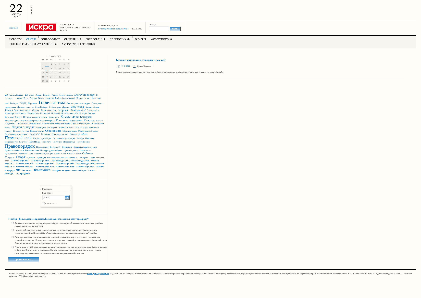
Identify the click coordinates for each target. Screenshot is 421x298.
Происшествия (32, 150)
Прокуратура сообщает (51, 150)
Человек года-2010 (80, 160)
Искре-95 (55, 113)
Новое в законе (37, 131)
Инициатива (33, 113)
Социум (9, 157)
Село (63, 153)
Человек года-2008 (40, 160)
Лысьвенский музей (81, 123)
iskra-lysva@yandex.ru (98, 273)
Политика (34, 141)
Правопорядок (20, 146)
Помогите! (46, 142)
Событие (87, 153)
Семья (70, 153)
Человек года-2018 (45, 166)
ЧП (18, 170)
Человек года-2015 (85, 163)
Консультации (11, 120)
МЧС (71, 127)
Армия (62, 95)
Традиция (41, 157)
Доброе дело (55, 107)
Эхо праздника (23, 173)
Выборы (14, 103)
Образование (53, 130)
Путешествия (11, 153)
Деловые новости (25, 107)
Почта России (83, 142)
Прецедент (67, 147)
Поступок (57, 142)
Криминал (62, 120)
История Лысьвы (87, 113)
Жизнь (9, 110)
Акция (55, 95)
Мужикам (63, 127)
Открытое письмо (60, 134)
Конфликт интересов (28, 120)
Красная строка (47, 120)
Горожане (32, 103)
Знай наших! (78, 110)
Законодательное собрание (26, 110)
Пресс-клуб (55, 147)
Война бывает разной (65, 98)
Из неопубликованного (15, 113)
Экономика (41, 170)
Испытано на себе (69, 113)
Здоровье (63, 110)
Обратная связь (69, 131)
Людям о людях (23, 127)
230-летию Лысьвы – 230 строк (19, 95)
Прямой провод (71, 150)
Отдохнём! (35, 134)
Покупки (23, 142)
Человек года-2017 (25, 166)
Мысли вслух (81, 127)
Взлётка (33, 98)
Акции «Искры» (43, 95)
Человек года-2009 (60, 160)
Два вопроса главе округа (78, 103)
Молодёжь (52, 127)
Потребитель (69, 142)
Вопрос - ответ (83, 98)
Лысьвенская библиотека (29, 123)
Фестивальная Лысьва (57, 157)
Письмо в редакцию (42, 138)
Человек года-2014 (65, 163)
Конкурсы (86, 116)
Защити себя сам (48, 110)
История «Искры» (13, 117)
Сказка (77, 153)
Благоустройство (84, 94)
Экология (26, 170)
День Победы (41, 107)
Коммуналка (70, 117)
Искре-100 (45, 113)
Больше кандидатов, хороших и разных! (140, 60)
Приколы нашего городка (85, 147)
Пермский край (18, 137)
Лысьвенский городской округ (56, 123)
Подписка (89, 138)
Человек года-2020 (85, 166)
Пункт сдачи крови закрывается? (113, 28)
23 (47, 77)
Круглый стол (76, 120)
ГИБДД (23, 103)
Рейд (30, 153)
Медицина (41, 127)
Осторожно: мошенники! (16, 134)
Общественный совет (88, 131)
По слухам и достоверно (64, 138)
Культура (89, 120)
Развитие (23, 153)
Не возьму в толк (21, 131)
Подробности (11, 142)
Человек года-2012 (25, 163)
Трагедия (31, 157)
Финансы (73, 157)
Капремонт (54, 117)
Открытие (45, 134)
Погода (80, 138)
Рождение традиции (43, 153)
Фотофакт (83, 157)
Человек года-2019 (65, 166)
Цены (92, 157)
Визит (41, 98)
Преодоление (42, 147)
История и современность (35, 117)
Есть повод (77, 106)
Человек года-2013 (45, 163)
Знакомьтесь (93, 110)
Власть (49, 98)
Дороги (65, 107)
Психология (85, 150)
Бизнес (70, 95)
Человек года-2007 (20, 160)
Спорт (20, 157)
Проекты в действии (14, 150)
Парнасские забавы (78, 134)
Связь (57, 153)
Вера (26, 98)
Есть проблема (92, 107)
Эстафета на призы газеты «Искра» (69, 170)
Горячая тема (52, 102)
